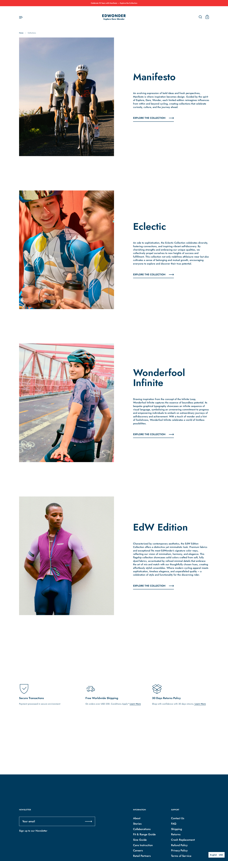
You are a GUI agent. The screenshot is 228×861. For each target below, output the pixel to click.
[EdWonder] (114, 17)
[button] (216, 855)
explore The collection (149, 434)
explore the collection (149, 118)
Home (21, 33)
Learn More (135, 703)
